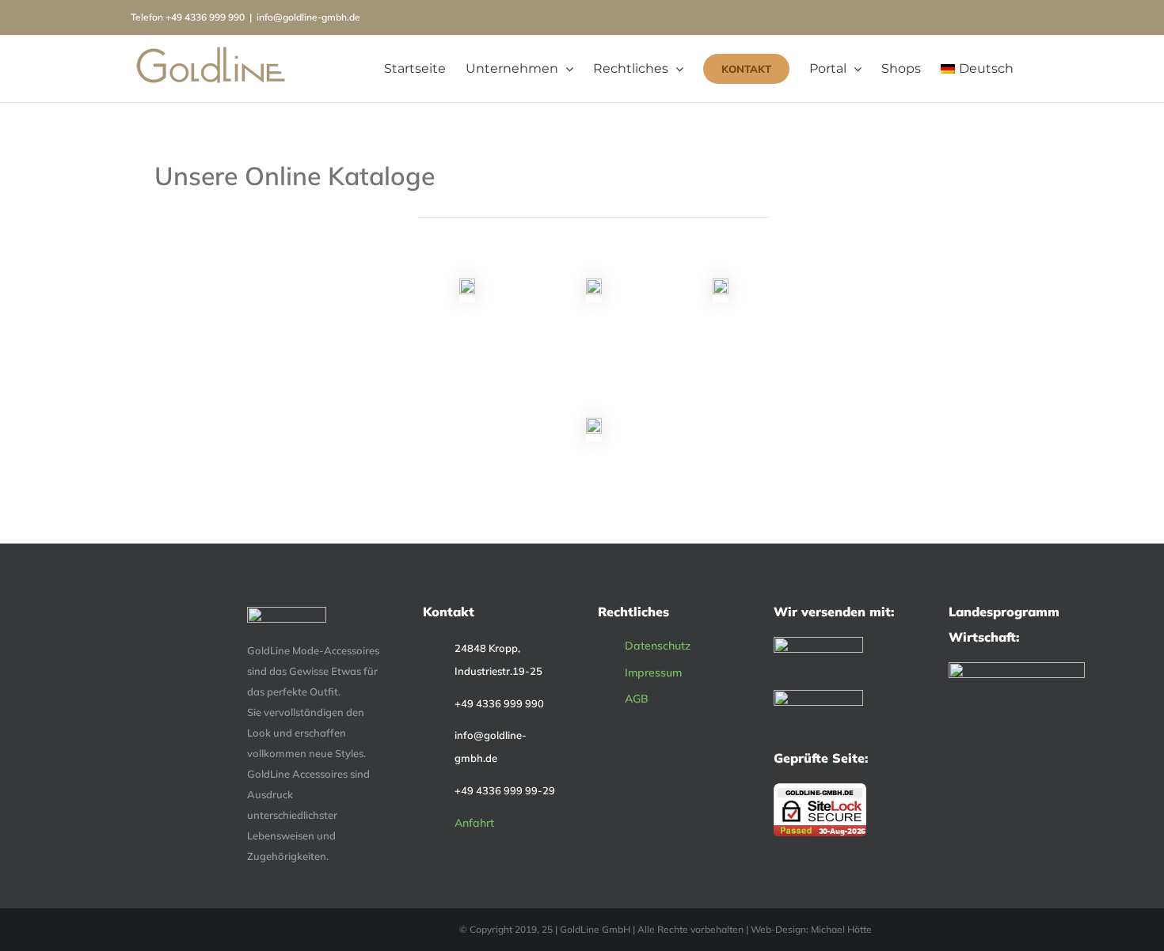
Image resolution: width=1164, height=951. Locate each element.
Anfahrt (474, 823)
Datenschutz (657, 645)
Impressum (653, 672)
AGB (637, 698)
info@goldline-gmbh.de (308, 17)
